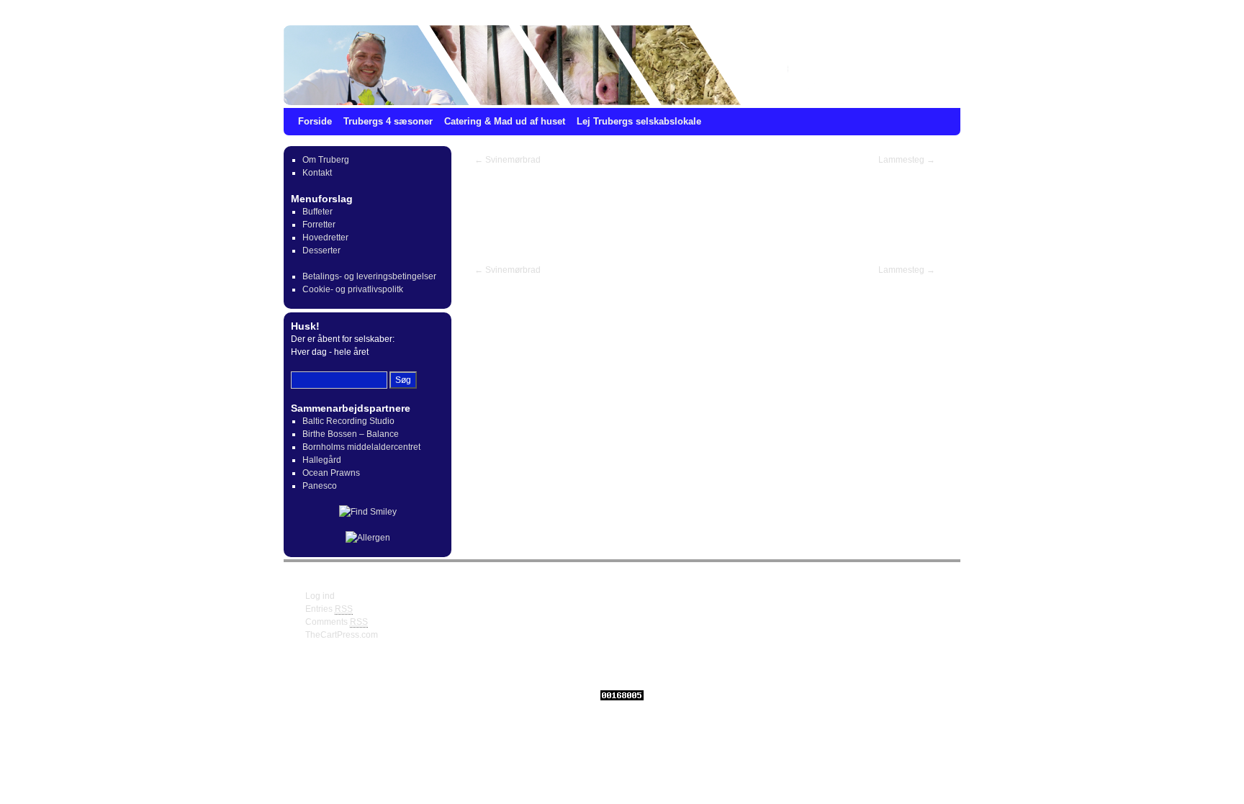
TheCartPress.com (341, 635)
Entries (329, 609)
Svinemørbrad (507, 160)
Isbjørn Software (558, 670)
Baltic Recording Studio (348, 421)
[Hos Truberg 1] (622, 65)
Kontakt (317, 173)
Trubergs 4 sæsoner (388, 121)
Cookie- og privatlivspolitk (352, 289)
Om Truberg (325, 160)
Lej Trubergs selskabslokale (639, 121)
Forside (315, 121)
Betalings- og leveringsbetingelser (369, 276)
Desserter (321, 250)
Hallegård (321, 460)
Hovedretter (325, 237)
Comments (336, 622)
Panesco (319, 486)
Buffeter (317, 212)
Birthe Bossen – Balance (350, 434)
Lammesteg (906, 160)
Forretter (318, 225)
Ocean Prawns (331, 473)
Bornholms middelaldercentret (361, 447)
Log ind (320, 596)
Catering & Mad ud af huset (504, 121)
